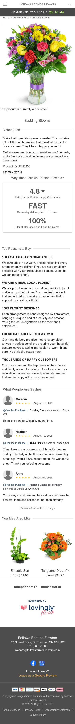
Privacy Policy (32, 710)
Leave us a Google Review (37, 675)
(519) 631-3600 (37, 646)
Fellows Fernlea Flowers (37, 4)
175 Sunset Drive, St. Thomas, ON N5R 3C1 (37, 642)
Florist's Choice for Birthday (46, 484)
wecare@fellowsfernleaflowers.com (37, 650)
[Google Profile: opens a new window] (42, 663)
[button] (66, 715)
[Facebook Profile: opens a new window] (33, 663)
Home (6, 17)
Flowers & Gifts (21, 17)
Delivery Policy (37, 715)
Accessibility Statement (57, 710)
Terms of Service (11, 710)
